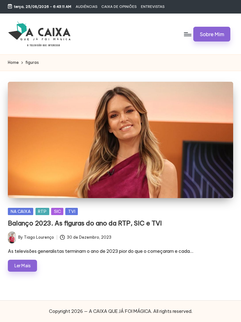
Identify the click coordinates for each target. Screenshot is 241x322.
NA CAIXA (21, 211)
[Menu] (187, 34)
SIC (57, 211)
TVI (71, 211)
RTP (42, 211)
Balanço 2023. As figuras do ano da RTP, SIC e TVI (85, 223)
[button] (211, 34)
